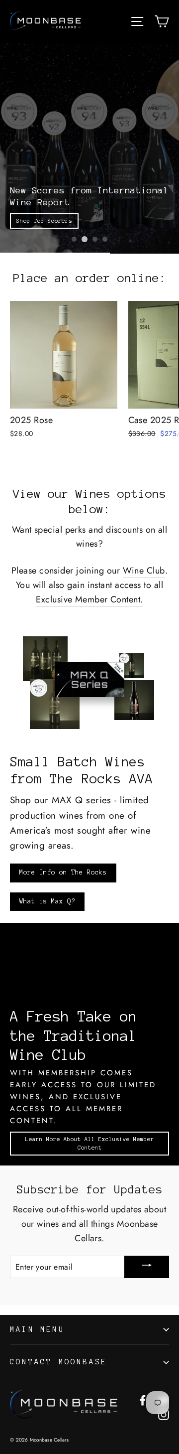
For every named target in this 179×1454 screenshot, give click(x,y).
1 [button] (74, 239)
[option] (89, 148)
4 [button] (104, 239)
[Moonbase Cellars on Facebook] (142, 1399)
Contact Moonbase (58, 1362)
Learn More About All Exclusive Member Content (89, 1143)
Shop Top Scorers (44, 221)
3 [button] (94, 239)
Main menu (37, 1329)
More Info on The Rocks (63, 872)
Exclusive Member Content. (89, 599)
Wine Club (144, 570)
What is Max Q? (47, 901)
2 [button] (85, 239)
